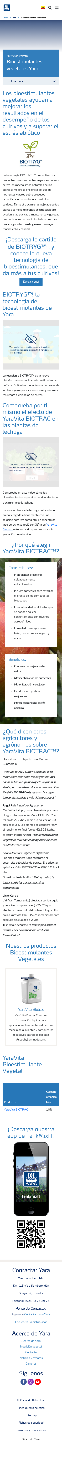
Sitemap (31, 1415)
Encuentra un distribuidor (31, 1322)
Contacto (31, 1352)
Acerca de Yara (31, 1341)
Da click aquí (31, 282)
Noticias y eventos (31, 1358)
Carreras (31, 1363)
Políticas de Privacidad (31, 1400)
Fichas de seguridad (31, 1423)
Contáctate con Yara (37, 1314)
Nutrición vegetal (31, 1346)
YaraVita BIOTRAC (16, 1109)
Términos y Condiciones (31, 1430)
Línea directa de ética (31, 1408)
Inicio (5, 18)
